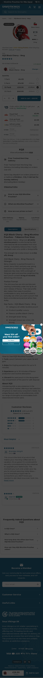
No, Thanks (11, 343)
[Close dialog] (41, 324)
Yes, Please (11, 340)
